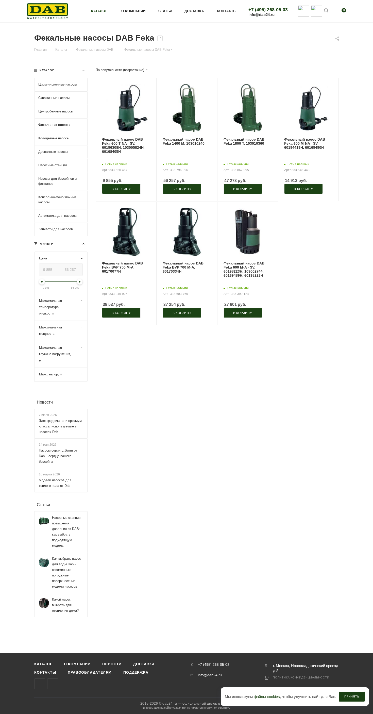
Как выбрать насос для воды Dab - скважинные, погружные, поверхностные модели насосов (66, 573)
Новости (45, 402)
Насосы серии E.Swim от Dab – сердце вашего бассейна (58, 456)
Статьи (43, 505)
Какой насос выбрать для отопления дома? (65, 605)
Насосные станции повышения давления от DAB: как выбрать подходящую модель (66, 532)
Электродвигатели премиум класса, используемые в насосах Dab (60, 426)
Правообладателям (90, 672)
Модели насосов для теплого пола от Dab (55, 483)
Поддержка (135, 672)
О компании (77, 664)
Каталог (43, 664)
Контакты (45, 672)
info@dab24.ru (261, 14)
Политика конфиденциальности (301, 677)
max (39, 683)
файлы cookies (267, 696)
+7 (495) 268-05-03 (268, 9)
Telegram (52, 683)
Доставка (144, 664)
